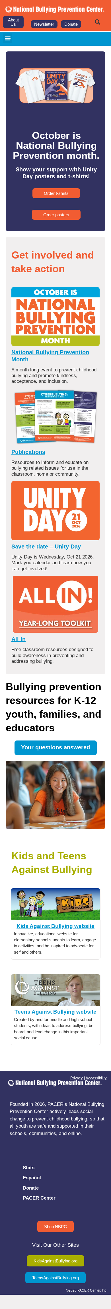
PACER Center (39, 1198)
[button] (97, 22)
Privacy (76, 1078)
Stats (28, 1167)
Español (32, 1177)
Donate (31, 1188)
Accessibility (96, 1078)
